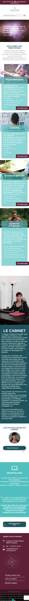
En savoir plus (22, 108)
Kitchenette (18, 591)
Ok (13, 600)
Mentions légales (11, 583)
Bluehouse (11, 591)
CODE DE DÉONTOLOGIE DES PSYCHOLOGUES (14, 491)
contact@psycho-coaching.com (12, 549)
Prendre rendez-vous (12, 575)
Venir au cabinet (11, 579)
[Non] (14, 600)
